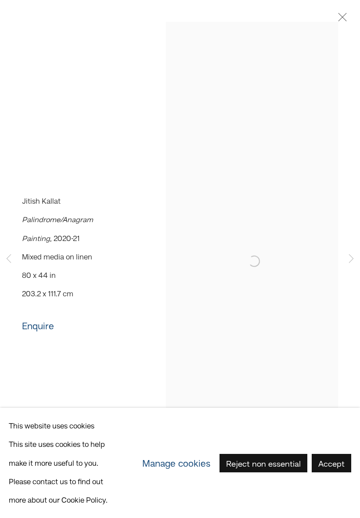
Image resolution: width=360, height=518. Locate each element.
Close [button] (340, 19)
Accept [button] (331, 463)
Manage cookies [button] (176, 462)
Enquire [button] (38, 325)
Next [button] (351, 259)
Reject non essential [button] (263, 463)
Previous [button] (9, 259)
